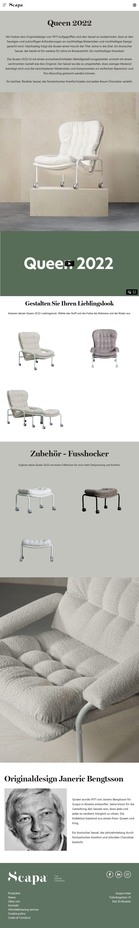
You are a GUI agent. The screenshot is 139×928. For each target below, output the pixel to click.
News (12, 897)
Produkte (14, 893)
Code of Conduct (19, 918)
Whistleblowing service (23, 910)
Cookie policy (17, 914)
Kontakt (13, 906)
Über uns (14, 901)
